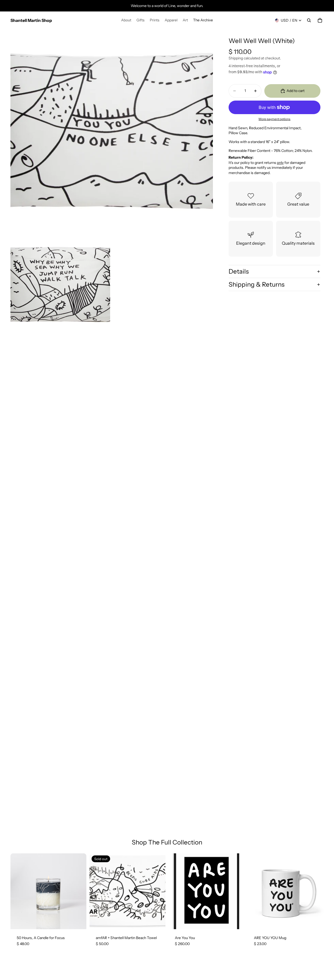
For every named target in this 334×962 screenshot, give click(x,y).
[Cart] (320, 20)
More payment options (274, 119)
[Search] (309, 20)
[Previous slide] (18, 891)
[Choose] (236, 921)
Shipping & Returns (256, 284)
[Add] (78, 921)
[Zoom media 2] (60, 284)
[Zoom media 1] (111, 130)
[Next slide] (78, 891)
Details (239, 271)
